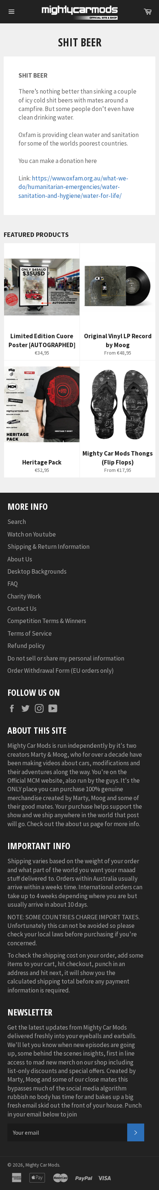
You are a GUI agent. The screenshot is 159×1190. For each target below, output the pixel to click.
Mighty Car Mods (42, 1165)
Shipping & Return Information (48, 546)
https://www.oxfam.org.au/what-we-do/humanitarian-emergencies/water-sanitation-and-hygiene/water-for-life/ (73, 187)
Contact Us (22, 608)
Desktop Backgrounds (37, 571)
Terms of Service (29, 633)
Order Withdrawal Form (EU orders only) (60, 670)
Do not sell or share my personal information (65, 658)
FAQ (12, 584)
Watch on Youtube (31, 534)
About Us (19, 559)
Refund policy (26, 646)
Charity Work (24, 596)
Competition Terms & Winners (46, 621)
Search (16, 522)
